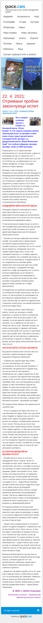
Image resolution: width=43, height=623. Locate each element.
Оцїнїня (34, 38)
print (38, 610)
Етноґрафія (9, 22)
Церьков (31, 43)
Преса (19, 43)
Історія (22, 22)
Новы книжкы (10, 33)
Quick (15, 7)
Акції (36, 16)
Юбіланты (8, 49)
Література (8, 27)
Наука (22, 27)
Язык (20, 49)
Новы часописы (29, 33)
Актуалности (23, 16)
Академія (8, 16)
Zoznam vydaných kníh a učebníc (19, 54)
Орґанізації (9, 38)
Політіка (7, 43)
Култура (35, 22)
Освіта (22, 38)
